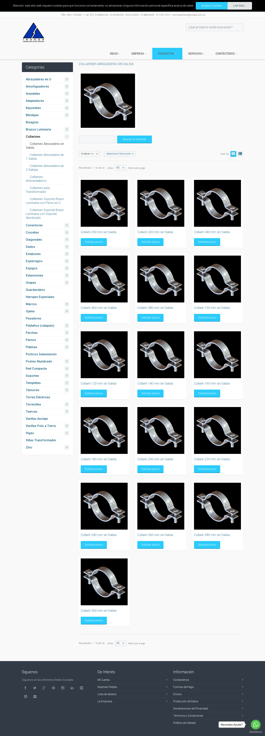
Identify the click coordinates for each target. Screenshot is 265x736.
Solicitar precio (94, 241)
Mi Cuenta (104, 679)
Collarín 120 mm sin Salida (98, 383)
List (240, 154)
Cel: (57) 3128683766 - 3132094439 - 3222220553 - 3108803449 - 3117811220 (128, 15)
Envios (177, 694)
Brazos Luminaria (38, 129)
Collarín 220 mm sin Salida (212, 459)
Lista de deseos (107, 694)
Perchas (32, 333)
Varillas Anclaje (37, 419)
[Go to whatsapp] (256, 724)
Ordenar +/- (87, 153)
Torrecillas (33, 404)
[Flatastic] (33, 32)
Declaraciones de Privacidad (190, 708)
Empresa (138, 53)
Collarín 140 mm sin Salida (155, 383)
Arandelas (33, 93)
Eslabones (33, 254)
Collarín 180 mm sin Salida (98, 459)
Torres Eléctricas (38, 397)
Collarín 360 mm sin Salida (98, 308)
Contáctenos (225, 53)
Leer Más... (239, 5)
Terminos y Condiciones (188, 715)
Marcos (31, 304)
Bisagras (32, 122)
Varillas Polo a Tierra (41, 426)
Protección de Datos (185, 701)
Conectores (34, 225)
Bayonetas (33, 108)
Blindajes (32, 115)
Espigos (31, 268)
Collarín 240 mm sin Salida (98, 535)
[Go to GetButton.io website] (255, 732)
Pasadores (33, 318)
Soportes (32, 376)
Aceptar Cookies (212, 5)
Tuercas (31, 411)
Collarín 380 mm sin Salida (155, 308)
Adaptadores (35, 101)
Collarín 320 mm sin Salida (155, 232)
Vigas (30, 433)
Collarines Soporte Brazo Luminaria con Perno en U (45, 201)
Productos (166, 53)
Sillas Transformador (41, 440)
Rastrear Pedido (107, 687)
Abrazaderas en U (38, 79)
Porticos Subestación (41, 354)
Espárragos (34, 261)
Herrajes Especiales (40, 297)
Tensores (32, 390)
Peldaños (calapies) (40, 325)
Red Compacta (36, 368)
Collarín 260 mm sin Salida (155, 535)
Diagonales (34, 239)
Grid (233, 154)
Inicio (114, 53)
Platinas (31, 347)
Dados (30, 247)
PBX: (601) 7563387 (71, 15)
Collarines (33, 136)
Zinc (29, 447)
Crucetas (32, 232)
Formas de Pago (183, 687)
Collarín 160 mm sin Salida (212, 383)
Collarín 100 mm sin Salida (212, 308)
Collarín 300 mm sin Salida (98, 610)
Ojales (30, 311)
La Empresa (105, 701)
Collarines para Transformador (38, 190)
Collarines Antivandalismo (36, 179)
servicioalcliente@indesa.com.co (189, 15)
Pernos (31, 340)
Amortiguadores (37, 86)
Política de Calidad (184, 722)
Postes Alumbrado (39, 361)
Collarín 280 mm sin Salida (212, 535)
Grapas (31, 282)
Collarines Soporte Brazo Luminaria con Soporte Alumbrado (45, 214)
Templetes (33, 383)
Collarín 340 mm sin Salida (212, 232)
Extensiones (34, 275)
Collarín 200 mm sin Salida (155, 459)
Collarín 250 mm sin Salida (98, 232)
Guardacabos (35, 290)
